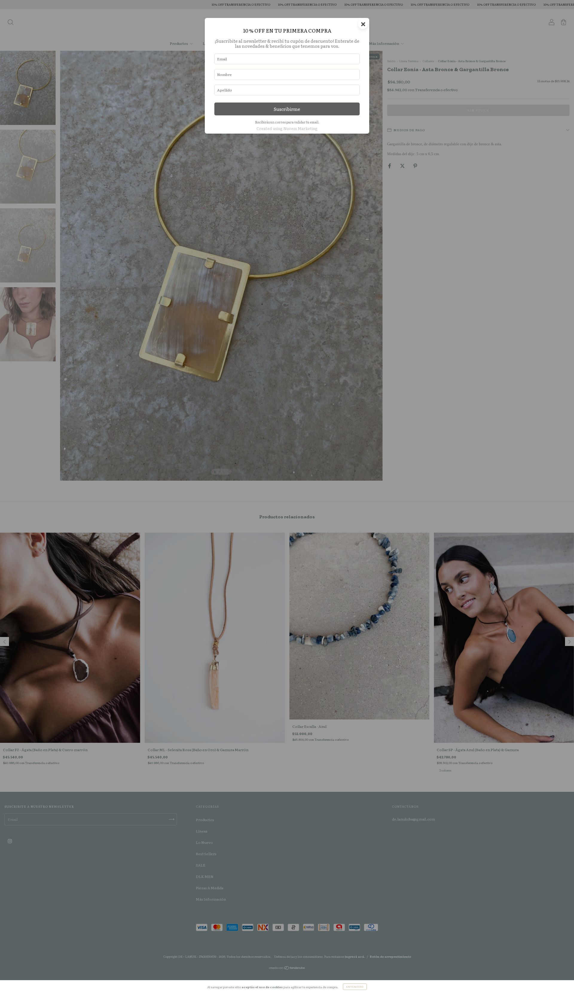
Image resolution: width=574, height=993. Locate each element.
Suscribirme (287, 109)
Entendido (355, 986)
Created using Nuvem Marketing (287, 128)
